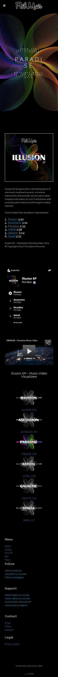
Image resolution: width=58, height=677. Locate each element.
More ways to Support (16, 605)
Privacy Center (12, 644)
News (7, 559)
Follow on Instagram (14, 577)
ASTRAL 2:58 (29, 476)
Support (9, 629)
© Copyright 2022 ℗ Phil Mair (29, 666)
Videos (8, 549)
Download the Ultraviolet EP (18, 601)
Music (8, 546)
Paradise (13, 226)
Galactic (13, 233)
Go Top (30, 674)
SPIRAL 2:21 (29, 520)
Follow (8, 626)
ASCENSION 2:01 (29, 432)
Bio (6, 556)
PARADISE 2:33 (29, 454)
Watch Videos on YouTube (17, 598)
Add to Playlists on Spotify (17, 595)
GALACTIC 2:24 (29, 498)
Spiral (11, 236)
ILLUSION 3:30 (29, 409)
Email (7, 623)
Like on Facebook (13, 570)
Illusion (12, 219)
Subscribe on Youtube (15, 573)
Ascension (14, 223)
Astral (12, 229)
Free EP (9, 552)
